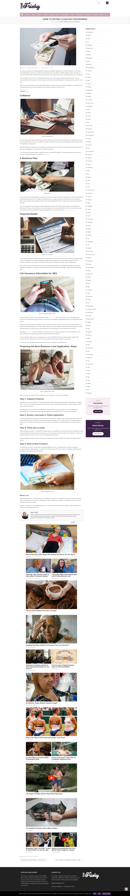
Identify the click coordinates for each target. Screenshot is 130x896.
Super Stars (90, 348)
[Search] (107, 2)
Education (89, 128)
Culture (89, 116)
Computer (89, 99)
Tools (88, 367)
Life (88, 244)
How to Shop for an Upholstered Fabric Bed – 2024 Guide (69, 859)
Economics (90, 125)
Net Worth (89, 290)
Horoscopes (90, 219)
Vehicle (89, 383)
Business (37, 67)
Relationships (65, 14)
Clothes (89, 96)
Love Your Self (90, 254)
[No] (128, 893)
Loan (37, 856)
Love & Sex (90, 251)
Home (27, 14)
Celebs (45, 14)
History (89, 209)
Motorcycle (90, 273)
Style (72, 14)
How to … (89, 225)
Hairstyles (89, 199)
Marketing (89, 261)
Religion (89, 322)
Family (89, 138)
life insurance (52, 317)
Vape (88, 380)
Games (89, 164)
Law (88, 238)
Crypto (89, 112)
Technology (90, 354)
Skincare (89, 335)
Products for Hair (91, 309)
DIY (88, 122)
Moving (89, 280)
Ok (94, 893)
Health (39, 14)
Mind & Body (90, 267)
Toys (88, 370)
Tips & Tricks (90, 364)
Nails (88, 286)
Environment (90, 135)
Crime (88, 109)
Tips (88, 360)
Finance (31, 856)
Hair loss (89, 196)
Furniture (89, 154)
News (33, 14)
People (89, 299)
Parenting (88, 14)
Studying (89, 341)
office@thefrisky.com (59, 883)
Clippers (89, 93)
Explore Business (98, 433)
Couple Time (90, 103)
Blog (88, 61)
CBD (88, 80)
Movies (51, 14)
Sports (89, 338)
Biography (89, 58)
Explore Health (98, 411)
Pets (88, 302)
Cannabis (89, 70)
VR (88, 389)
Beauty (89, 51)
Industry (89, 228)
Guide (34, 856)
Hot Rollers (90, 222)
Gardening (89, 167)
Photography (90, 306)
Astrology (89, 45)
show (26, 91)
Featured (89, 145)
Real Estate (90, 312)
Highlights (89, 206)
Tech (88, 351)
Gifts (88, 170)
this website (29, 331)
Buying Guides (90, 67)
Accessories (90, 32)
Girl (88, 174)
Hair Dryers (90, 193)
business (27, 856)
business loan (46, 154)
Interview (89, 235)
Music (88, 283)
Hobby (89, 212)
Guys (88, 183)
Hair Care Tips (90, 190)
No (99, 893)
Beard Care (90, 48)
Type (88, 377)
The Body (89, 357)
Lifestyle (89, 248)
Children (89, 87)
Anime (88, 38)
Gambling (89, 161)
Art (88, 41)
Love (57, 14)
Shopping (89, 331)
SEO (88, 328)
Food (88, 148)
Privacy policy (106, 893)
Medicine (89, 264)
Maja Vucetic (24, 67)
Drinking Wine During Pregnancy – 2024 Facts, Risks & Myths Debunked (35, 859)
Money (89, 270)
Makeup (89, 257)
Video (88, 386)
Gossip (89, 177)
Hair (88, 186)
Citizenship (90, 90)
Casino (89, 77)
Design (89, 119)
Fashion (89, 141)
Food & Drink (90, 151)
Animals (89, 35)
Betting (89, 54)
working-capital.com (69, 210)
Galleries (89, 157)
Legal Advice (90, 241)
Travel (101, 14)
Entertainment (80, 14)
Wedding (89, 393)
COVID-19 (89, 106)
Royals (95, 14)
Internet (89, 232)
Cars (88, 74)
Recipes (89, 315)
